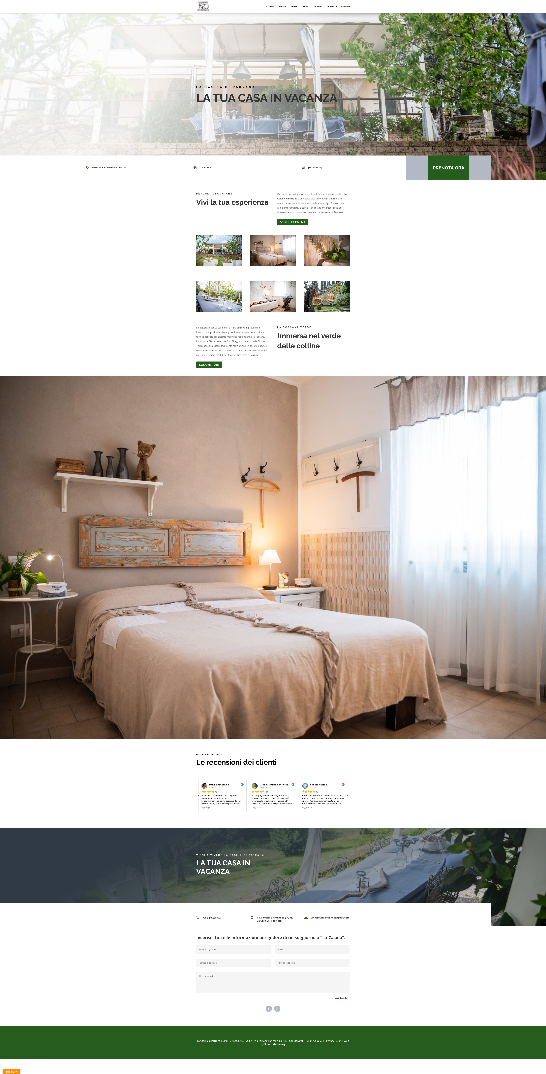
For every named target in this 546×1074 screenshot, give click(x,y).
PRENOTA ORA (448, 167)
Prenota (282, 7)
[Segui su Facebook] (269, 1009)
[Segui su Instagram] (277, 1009)
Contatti (345, 7)
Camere (293, 7)
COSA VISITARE (209, 365)
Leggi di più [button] (206, 807)
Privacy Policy (334, 1040)
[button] (347, 796)
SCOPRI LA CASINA (292, 222)
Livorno (304, 7)
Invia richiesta (339, 998)
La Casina (269, 7)
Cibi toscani (331, 7)
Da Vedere (317, 7)
